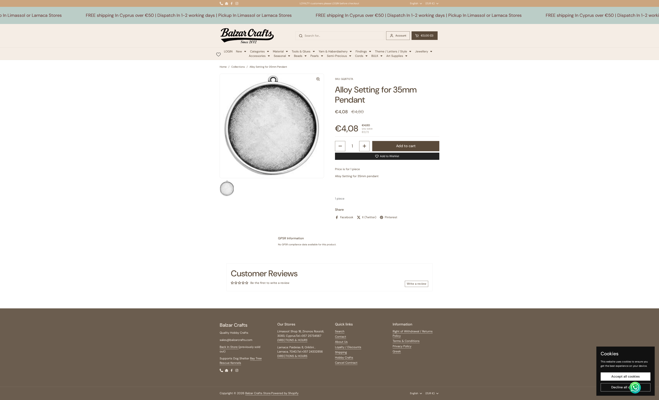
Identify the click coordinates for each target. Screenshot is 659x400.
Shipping (341, 352)
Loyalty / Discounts (348, 347)
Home (223, 67)
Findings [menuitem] (361, 51)
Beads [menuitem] (298, 56)
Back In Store (229, 347)
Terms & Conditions (406, 341)
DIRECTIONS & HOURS (292, 356)
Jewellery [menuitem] (421, 51)
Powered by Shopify (284, 393)
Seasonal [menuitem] (280, 56)
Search (339, 331)
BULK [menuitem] (374, 56)
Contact (340, 337)
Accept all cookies (625, 376)
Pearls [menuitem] (314, 56)
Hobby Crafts (344, 357)
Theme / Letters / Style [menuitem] (391, 51)
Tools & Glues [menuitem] (301, 51)
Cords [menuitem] (359, 56)
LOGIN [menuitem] (228, 51)
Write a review (416, 284)
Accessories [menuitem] (257, 56)
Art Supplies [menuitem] (394, 56)
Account (400, 35)
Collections (238, 67)
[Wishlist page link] (218, 54)
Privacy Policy (402, 346)
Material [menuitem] (278, 51)
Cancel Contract (346, 363)
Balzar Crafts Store (258, 393)
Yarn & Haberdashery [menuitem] (333, 51)
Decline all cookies (625, 387)
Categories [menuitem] (257, 51)
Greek (397, 351)
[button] (425, 35)
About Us (341, 342)
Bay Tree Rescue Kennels (241, 360)
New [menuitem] (239, 51)
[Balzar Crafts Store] (247, 35)
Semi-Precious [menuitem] (337, 56)
